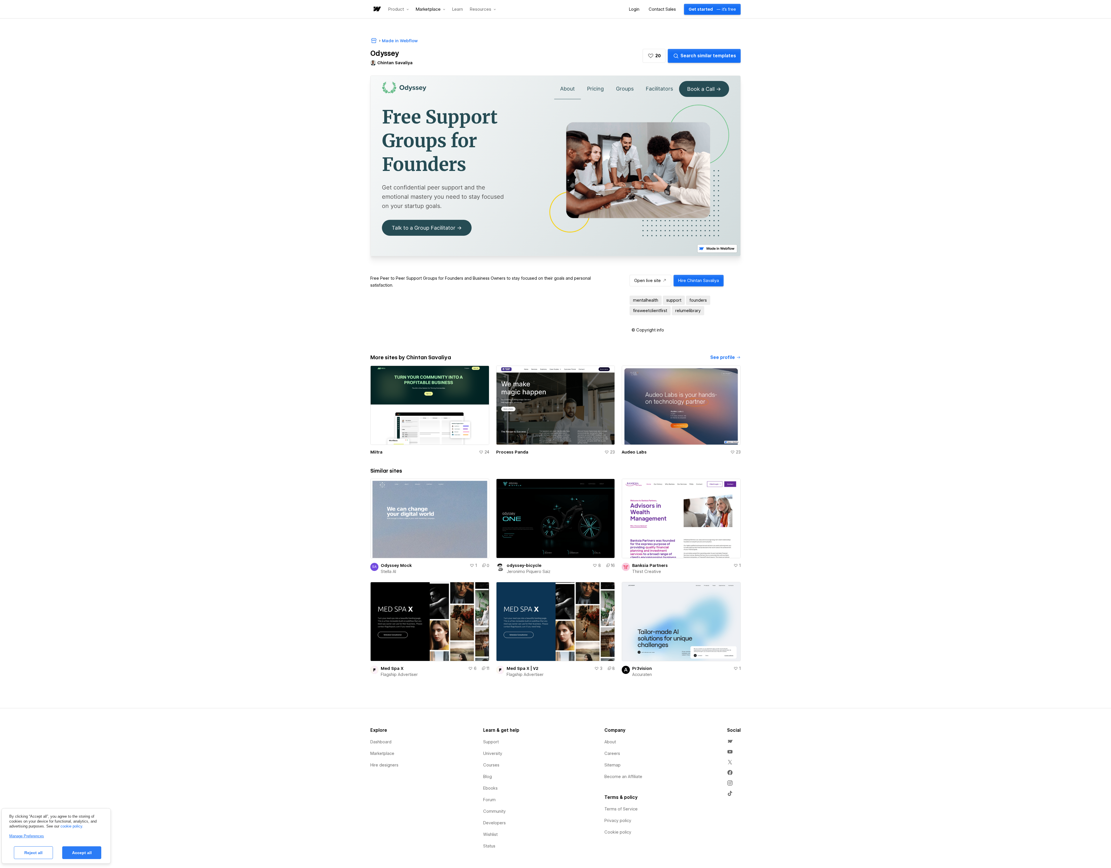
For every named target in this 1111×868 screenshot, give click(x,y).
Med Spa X (392, 668)
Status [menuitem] (489, 846)
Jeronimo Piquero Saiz (528, 571)
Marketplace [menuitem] (382, 753)
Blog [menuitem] (487, 776)
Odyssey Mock (396, 565)
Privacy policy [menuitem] (617, 820)
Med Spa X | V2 (522, 668)
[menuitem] (730, 741)
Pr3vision (642, 668)
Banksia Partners (650, 565)
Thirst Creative (646, 571)
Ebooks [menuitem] (490, 788)
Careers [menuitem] (612, 753)
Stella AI (388, 571)
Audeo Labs (634, 452)
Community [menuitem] (494, 811)
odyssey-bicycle (524, 565)
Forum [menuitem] (489, 799)
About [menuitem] (610, 742)
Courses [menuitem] (491, 765)
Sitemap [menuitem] (612, 765)
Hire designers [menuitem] (384, 765)
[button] (398, 9)
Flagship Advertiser (399, 674)
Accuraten (642, 674)
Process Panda (512, 452)
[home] (376, 9)
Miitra (376, 452)
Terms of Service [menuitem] (621, 809)
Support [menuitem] (491, 742)
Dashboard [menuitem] (380, 742)
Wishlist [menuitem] (490, 834)
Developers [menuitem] (494, 823)
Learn (457, 9)
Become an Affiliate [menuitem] (623, 776)
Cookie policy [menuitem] (617, 832)
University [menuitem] (492, 753)
